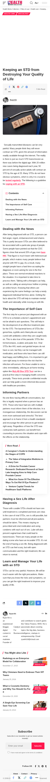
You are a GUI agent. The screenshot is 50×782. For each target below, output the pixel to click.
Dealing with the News (16, 199)
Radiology (39, 664)
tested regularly (13, 180)
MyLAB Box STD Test (22, 371)
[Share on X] (14, 87)
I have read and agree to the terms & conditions (26, 752)
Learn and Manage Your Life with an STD (25, 219)
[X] (39, 766)
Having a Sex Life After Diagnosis (21, 214)
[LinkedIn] (46, 614)
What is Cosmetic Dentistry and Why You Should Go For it (16, 689)
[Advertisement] (25, 41)
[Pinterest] (42, 766)
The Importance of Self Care (19, 204)
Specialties (23, 13)
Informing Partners (14, 209)
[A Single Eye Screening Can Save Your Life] (40, 705)
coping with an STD (15, 184)
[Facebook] (35, 766)
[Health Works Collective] (15, 3)
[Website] (42, 614)
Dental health (38, 688)
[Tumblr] (46, 766)
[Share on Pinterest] (18, 87)
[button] (5, 3)
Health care (9, 13)
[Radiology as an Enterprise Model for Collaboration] (40, 661)
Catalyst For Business (17, 630)
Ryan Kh (13, 100)
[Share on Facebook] (9, 87)
